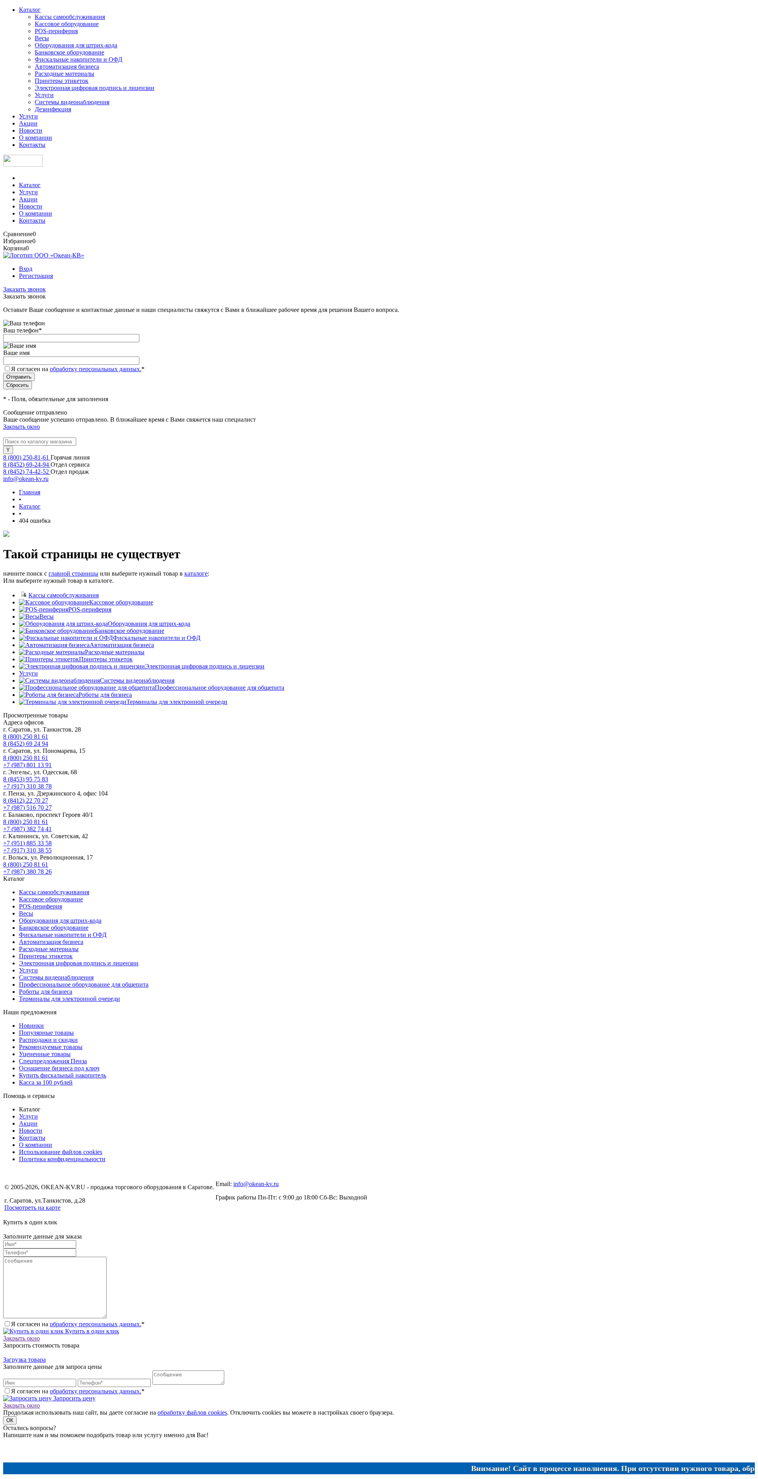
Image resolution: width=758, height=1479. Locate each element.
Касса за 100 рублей (46, 1082)
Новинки (31, 1025)
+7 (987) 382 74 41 (27, 829)
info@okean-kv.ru (26, 478)
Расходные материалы (64, 73)
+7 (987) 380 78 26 (27, 871)
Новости (30, 130)
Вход (25, 268)
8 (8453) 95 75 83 (25, 779)
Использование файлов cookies (60, 1152)
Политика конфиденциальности (62, 1159)
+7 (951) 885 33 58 (27, 843)
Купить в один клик (91, 1331)
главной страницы (73, 573)
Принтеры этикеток (61, 80)
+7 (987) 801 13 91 (27, 765)
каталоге (196, 573)
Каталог (30, 9)
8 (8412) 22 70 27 (25, 800)
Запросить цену (74, 1398)
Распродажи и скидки (48, 1039)
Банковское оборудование (69, 52)
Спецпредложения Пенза (53, 1061)
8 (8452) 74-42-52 (27, 471)
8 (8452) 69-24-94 (27, 464)
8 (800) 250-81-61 (27, 457)
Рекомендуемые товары (51, 1047)
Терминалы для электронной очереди (176, 701)
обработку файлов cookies (192, 1412)
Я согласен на (77, 369)
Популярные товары (46, 1032)
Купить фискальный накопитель (62, 1075)
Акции (28, 123)
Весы (42, 38)
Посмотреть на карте (32, 1207)
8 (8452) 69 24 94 (25, 743)
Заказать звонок (24, 289)
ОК (9, 1420)
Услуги (44, 95)
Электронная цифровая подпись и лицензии (94, 87)
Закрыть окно (21, 426)
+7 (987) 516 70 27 (27, 807)
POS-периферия (56, 31)
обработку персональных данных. (95, 369)
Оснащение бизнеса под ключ (59, 1068)
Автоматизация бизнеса (67, 66)
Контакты (32, 144)
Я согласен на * (77, 1324)
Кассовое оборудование (67, 24)
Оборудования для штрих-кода (76, 45)
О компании (35, 137)
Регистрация (36, 275)
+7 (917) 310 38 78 (27, 786)
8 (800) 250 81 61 (25, 736)
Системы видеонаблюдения (72, 102)
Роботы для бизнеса (105, 694)
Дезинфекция (53, 109)
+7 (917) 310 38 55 (27, 850)
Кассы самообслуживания (70, 16)
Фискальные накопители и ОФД (78, 59)
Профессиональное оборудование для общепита (219, 687)
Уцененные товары (45, 1054)
